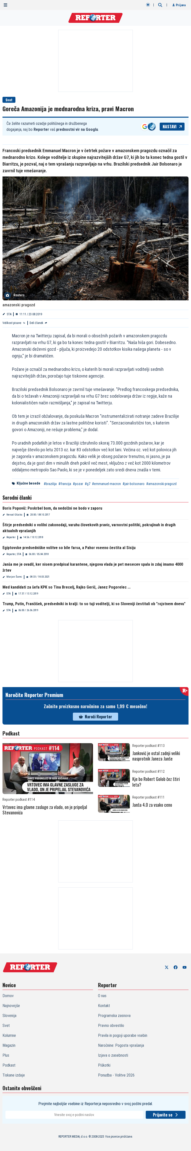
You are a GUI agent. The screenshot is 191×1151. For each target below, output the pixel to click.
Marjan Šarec (14, 576)
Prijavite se (162, 1115)
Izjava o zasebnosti (113, 1055)
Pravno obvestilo (111, 1025)
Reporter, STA (13, 554)
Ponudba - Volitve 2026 (116, 1075)
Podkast (8, 1065)
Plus (5, 1055)
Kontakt (104, 1005)
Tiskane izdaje (13, 1075)
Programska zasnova (114, 1015)
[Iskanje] (160, 5)
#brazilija (50, 484)
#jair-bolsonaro (133, 484)
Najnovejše (11, 1005)
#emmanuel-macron (106, 484)
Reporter (11, 537)
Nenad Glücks (14, 514)
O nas (102, 995)
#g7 (87, 484)
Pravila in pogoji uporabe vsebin (122, 1035)
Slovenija (9, 1015)
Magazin (8, 1045)
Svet (8, 99)
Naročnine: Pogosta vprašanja (121, 1045)
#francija (64, 484)
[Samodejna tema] (148, 5)
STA (9, 314)
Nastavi (170, 127)
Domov (8, 995)
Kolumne (9, 1035)
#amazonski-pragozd (161, 484)
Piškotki (104, 1065)
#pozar (78, 484)
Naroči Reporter (98, 717)
